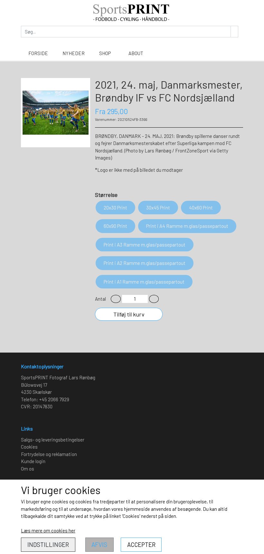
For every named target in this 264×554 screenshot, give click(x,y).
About (135, 53)
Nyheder (73, 53)
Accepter (141, 544)
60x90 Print (115, 226)
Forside (38, 53)
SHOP (105, 53)
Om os (27, 468)
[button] (116, 299)
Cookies (29, 447)
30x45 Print (158, 207)
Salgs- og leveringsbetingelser (52, 439)
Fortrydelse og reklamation (49, 454)
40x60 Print (201, 207)
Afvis (99, 544)
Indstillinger (48, 544)
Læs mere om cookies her (48, 530)
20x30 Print (115, 207)
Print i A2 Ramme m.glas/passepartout (144, 263)
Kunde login (33, 461)
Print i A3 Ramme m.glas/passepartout (144, 245)
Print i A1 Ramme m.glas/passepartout (144, 282)
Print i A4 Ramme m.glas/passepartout (187, 226)
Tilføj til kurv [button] (129, 314)
